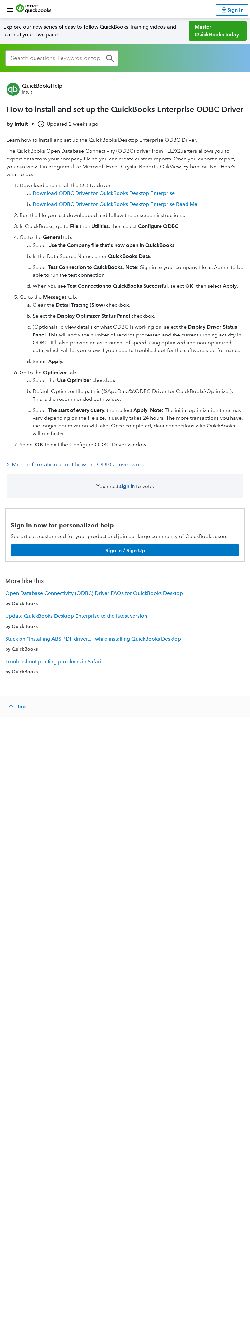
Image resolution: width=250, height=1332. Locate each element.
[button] (10, 9)
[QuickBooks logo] (33, 8)
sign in (127, 486)
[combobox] (61, 58)
